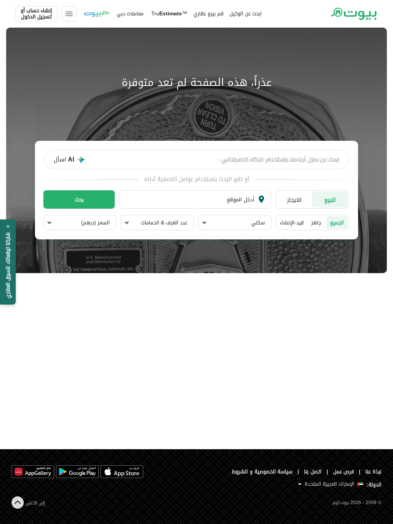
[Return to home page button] (354, 14)
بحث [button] (79, 199)
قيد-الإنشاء (292, 223)
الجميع (337, 223)
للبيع (330, 200)
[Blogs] (97, 13)
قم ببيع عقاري (208, 13)
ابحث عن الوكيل (246, 13)
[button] (233, 222)
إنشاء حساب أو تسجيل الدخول (36, 13)
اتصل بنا (313, 471)
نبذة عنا (373, 471)
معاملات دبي (130, 13)
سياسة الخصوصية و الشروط (262, 471)
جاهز (316, 223)
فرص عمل (343, 471)
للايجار (294, 200)
